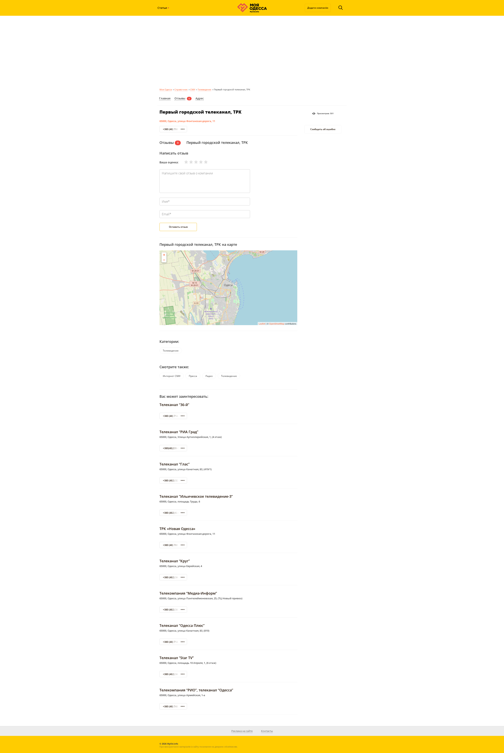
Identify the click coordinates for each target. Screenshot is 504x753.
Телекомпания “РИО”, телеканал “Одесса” (196, 690)
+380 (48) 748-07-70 (174, 706)
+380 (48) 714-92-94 (174, 416)
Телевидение (204, 89)
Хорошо (198, 162)
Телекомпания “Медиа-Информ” (188, 593)
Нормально (193, 162)
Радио (209, 376)
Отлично (203, 162)
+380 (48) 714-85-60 (174, 642)
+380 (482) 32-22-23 (174, 480)
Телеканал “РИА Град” (178, 431)
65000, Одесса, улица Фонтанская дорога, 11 (187, 121)
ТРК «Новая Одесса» (177, 528)
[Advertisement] (252, 51)
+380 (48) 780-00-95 (174, 545)
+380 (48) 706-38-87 (174, 129)
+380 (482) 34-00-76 (174, 577)
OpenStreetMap (276, 323)
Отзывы (179, 98)
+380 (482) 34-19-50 (174, 609)
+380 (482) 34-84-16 (174, 674)
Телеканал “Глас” (174, 464)
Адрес (199, 98)
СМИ (192, 89)
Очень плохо (183, 162)
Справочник (181, 89)
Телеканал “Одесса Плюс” (182, 625)
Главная (164, 98)
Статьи (162, 8)
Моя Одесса (165, 89)
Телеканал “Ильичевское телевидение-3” (196, 496)
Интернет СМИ (171, 376)
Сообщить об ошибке (322, 129)
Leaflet (262, 323)
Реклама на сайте (242, 731)
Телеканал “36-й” (174, 404)
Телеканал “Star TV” (176, 657)
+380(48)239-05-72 (173, 448)
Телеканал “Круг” (174, 561)
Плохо (188, 162)
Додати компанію (317, 7)
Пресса (193, 376)
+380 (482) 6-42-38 (173, 512)
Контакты (267, 731)
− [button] (164, 260)
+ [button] (164, 255)
